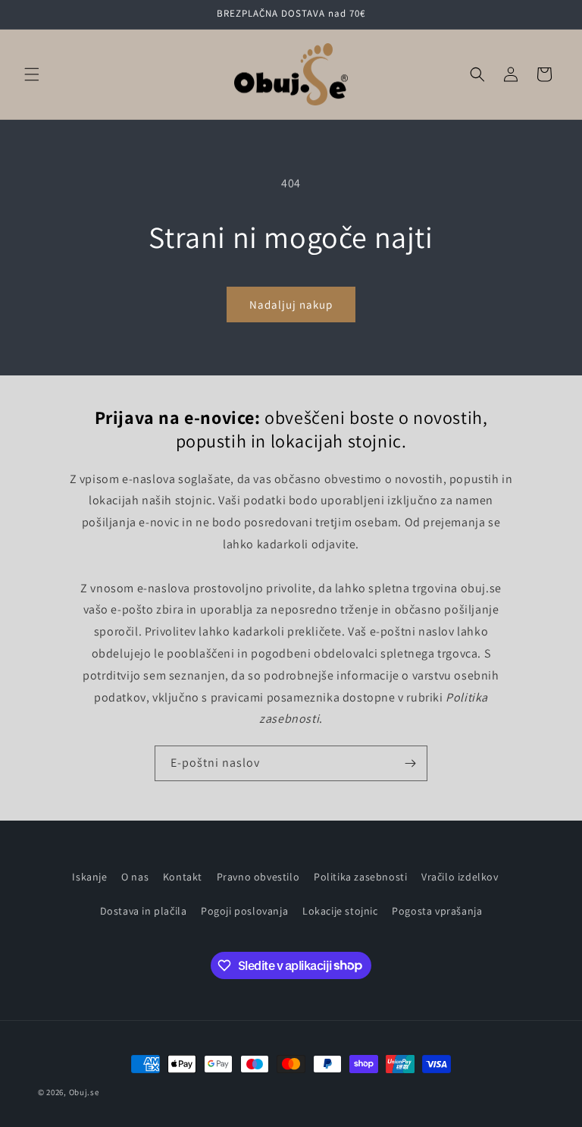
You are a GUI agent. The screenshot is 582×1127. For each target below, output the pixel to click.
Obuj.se (84, 1092)
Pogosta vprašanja (437, 911)
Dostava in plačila (143, 911)
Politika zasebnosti (360, 877)
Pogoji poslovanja (244, 911)
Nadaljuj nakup (291, 304)
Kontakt (182, 877)
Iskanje (89, 877)
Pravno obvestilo (258, 877)
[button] (31, 74)
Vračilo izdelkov (460, 877)
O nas (135, 877)
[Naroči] (410, 763)
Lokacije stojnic (340, 911)
